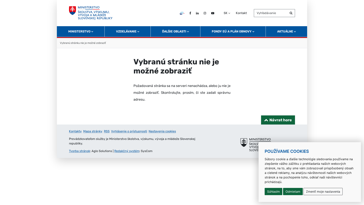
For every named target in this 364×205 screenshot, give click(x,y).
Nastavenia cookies (162, 131)
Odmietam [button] (293, 191)
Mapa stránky (92, 131)
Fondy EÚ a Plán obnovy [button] (232, 31)
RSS (107, 131)
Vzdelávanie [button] (126, 31)
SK (226, 13)
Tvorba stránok (79, 151)
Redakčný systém (126, 151)
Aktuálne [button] (285, 31)
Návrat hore (280, 120)
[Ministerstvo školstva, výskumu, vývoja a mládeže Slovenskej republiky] (90, 13)
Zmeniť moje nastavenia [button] (323, 191)
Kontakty (75, 131)
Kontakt (241, 13)
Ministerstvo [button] (79, 31)
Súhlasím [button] (273, 191)
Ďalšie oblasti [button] (174, 31)
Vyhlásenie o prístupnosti (129, 131)
